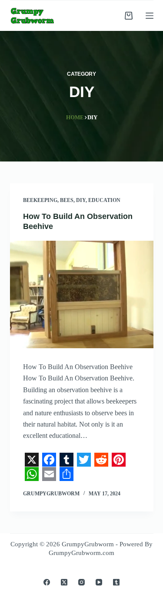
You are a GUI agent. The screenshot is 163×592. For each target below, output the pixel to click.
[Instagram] (81, 582)
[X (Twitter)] (64, 582)
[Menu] (149, 16)
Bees (66, 200)
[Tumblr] (116, 582)
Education (104, 200)
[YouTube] (99, 582)
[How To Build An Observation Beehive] (81, 295)
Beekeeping (40, 200)
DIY (81, 200)
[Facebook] (46, 582)
